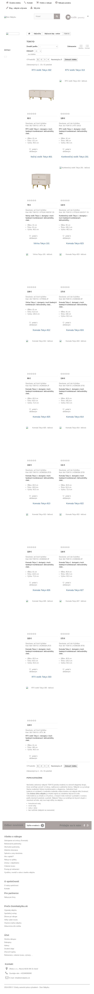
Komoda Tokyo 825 (41, 417)
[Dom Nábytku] (17, 19)
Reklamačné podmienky (12, 844)
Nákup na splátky (10, 860)
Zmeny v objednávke (11, 863)
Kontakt (30, 3)
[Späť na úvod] (29, 33)
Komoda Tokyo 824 (75, 330)
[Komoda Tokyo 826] (41, 615)
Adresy (6, 945)
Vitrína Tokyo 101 (41, 243)
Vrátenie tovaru (9, 866)
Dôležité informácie (11, 850)
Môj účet (37, 8)
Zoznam (87, 48)
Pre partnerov (11, 893)
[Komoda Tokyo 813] (41, 528)
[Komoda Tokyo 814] (74, 442)
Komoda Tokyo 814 (75, 417)
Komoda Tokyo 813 (41, 503)
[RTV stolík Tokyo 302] (41, 95)
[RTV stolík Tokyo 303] (41, 702)
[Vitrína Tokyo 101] (41, 268)
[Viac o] (5, 56)
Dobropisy (7, 942)
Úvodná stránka (15, 3)
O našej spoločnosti (11, 885)
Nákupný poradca (64, 3)
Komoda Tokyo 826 (41, 590)
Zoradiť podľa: (32, 46)
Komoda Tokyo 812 (41, 330)
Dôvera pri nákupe (10, 916)
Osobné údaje (9, 949)
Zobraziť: (30, 51)
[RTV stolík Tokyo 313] (74, 95)
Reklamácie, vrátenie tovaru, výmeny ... (18, 955)
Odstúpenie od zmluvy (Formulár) (16, 840)
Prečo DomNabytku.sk (16, 906)
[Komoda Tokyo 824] (74, 355)
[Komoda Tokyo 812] (41, 355)
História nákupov (10, 939)
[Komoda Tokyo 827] (74, 615)
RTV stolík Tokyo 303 (41, 677)
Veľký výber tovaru (11, 920)
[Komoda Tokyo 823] (74, 268)
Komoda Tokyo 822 (75, 503)
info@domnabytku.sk (22, 978)
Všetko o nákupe (46, 3)
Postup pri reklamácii (11, 869)
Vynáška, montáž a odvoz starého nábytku (19, 872)
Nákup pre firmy (10, 897)
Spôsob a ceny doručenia (13, 853)
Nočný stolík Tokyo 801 (41, 157)
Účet (6, 935)
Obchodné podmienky (12, 847)
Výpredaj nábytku (10, 910)
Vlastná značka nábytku (12, 923)
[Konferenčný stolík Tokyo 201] (74, 182)
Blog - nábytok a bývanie (18, 8)
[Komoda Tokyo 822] (74, 528)
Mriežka (81, 48)
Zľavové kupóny (10, 952)
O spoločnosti (11, 881)
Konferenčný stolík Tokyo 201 (74, 157)
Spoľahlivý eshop (10, 913)
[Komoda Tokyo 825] (41, 442)
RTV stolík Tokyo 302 (41, 70)
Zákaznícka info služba (12, 926)
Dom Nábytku (44, 987)
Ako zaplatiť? (9, 856)
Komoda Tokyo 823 (75, 243)
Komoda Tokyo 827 (75, 590)
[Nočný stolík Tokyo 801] (41, 182)
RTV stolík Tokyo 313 (75, 70)
